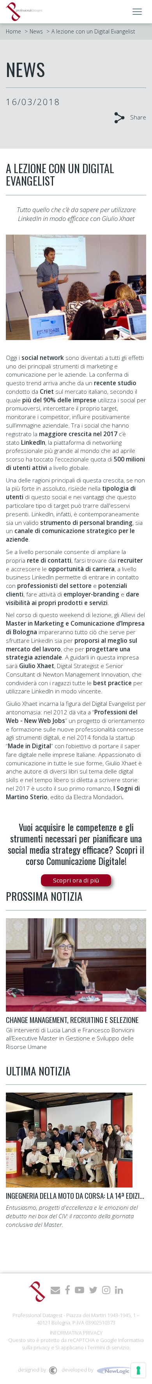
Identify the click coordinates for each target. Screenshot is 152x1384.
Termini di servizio (108, 1347)
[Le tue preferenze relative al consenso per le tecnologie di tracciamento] (138, 1370)
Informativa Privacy (76, 1332)
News (36, 31)
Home (13, 31)
